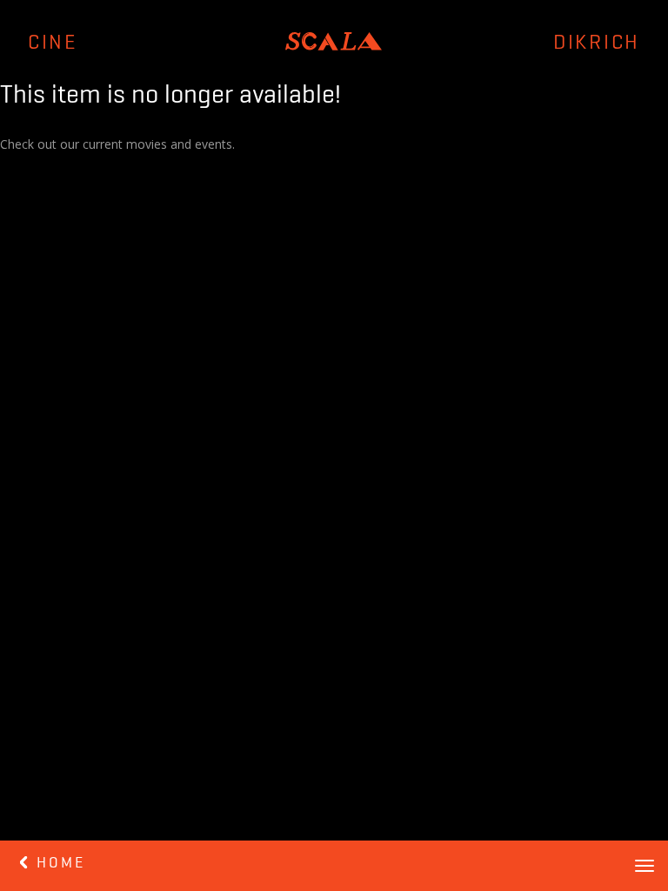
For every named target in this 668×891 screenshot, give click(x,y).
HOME (57, 863)
